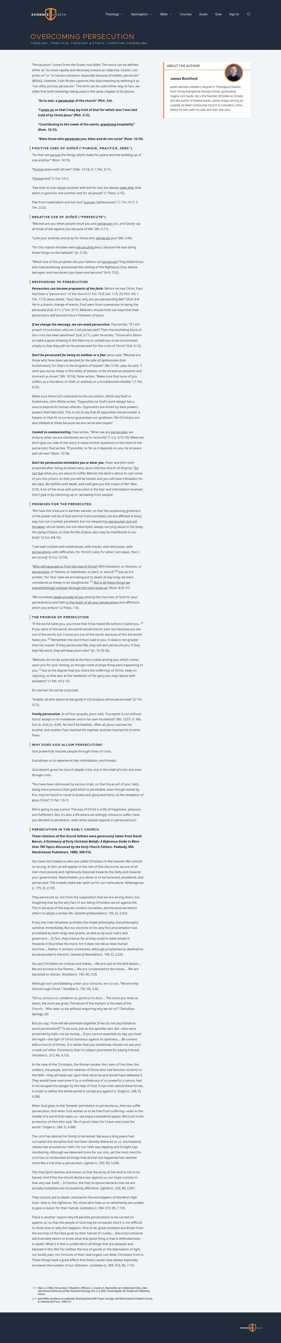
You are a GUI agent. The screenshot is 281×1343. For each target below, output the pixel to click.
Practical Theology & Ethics (78, 43)
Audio (203, 14)
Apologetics (139, 14)
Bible (163, 14)
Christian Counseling (127, 43)
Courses (186, 14)
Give (218, 14)
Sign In (234, 14)
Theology (112, 14)
